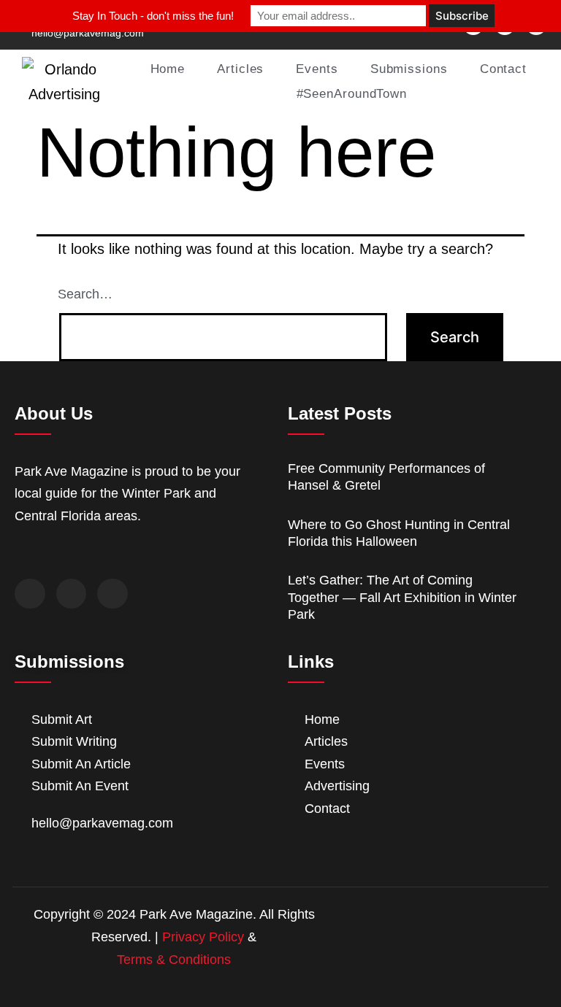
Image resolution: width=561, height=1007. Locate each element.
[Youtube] (112, 594)
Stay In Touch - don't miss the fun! (153, 15)
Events (316, 69)
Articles (240, 69)
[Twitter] (71, 594)
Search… (85, 294)
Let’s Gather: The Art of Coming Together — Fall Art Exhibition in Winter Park (402, 597)
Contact (503, 69)
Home (168, 69)
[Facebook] (30, 594)
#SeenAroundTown (352, 94)
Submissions (409, 69)
